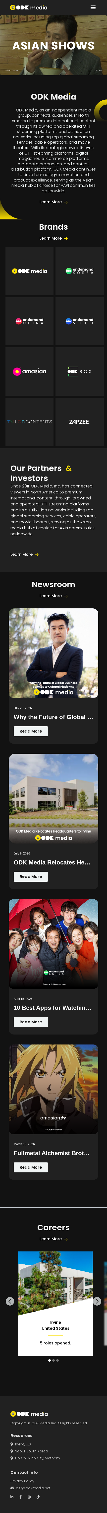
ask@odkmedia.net (30, 1488)
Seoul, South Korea (29, 1451)
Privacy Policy (22, 1481)
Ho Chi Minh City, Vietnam (35, 1458)
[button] (93, 7)
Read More (31, 731)
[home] (28, 7)
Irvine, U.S (20, 1444)
